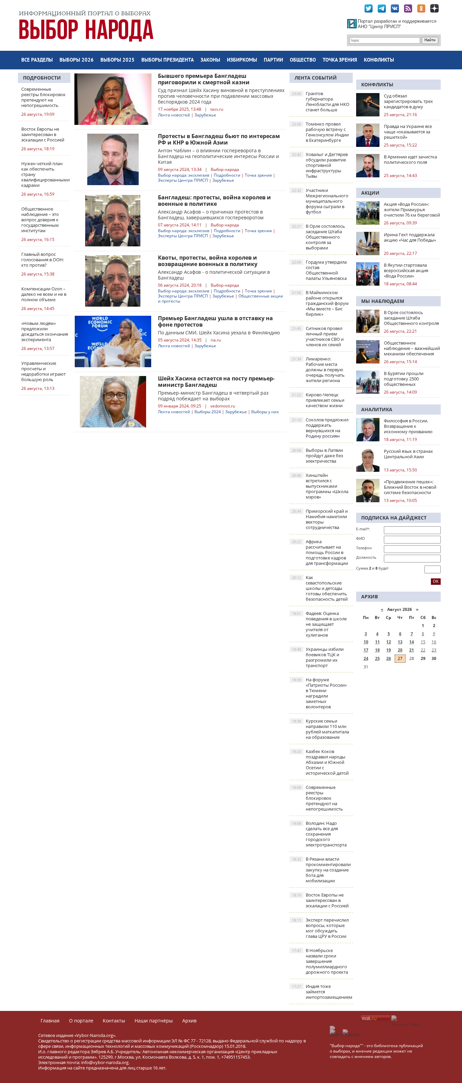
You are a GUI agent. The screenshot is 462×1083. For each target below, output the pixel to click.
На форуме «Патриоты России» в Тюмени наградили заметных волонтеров (319, 693)
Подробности (42, 77)
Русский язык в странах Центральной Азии (408, 453)
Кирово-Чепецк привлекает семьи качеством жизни (318, 400)
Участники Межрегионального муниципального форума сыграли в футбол (320, 201)
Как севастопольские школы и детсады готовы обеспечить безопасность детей (320, 588)
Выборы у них (265, 412)
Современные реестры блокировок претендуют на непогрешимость (317, 798)
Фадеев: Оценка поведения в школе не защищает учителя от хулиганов (319, 624)
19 (388, 650)
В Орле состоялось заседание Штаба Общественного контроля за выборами (318, 237)
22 (423, 650)
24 (366, 658)
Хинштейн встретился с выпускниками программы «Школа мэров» (320, 486)
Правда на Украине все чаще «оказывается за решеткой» (408, 132)
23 (434, 650)
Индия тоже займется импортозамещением (322, 991)
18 (377, 650)
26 (388, 658)
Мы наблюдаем (382, 301)
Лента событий (316, 77)
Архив (189, 1020)
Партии (273, 60)
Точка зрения (340, 60)
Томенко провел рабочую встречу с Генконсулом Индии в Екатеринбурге (320, 132)
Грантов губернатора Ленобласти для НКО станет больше (320, 101)
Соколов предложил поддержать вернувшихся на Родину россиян (320, 428)
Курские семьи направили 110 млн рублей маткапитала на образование (320, 729)
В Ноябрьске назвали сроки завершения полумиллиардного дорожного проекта (320, 961)
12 (388, 642)
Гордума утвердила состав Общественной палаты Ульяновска (319, 270)
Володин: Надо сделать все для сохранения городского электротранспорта (319, 834)
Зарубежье (205, 115)
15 (423, 642)
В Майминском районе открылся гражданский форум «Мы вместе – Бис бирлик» (320, 303)
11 (377, 642)
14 (411, 642)
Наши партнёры (154, 1020)
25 (377, 658)
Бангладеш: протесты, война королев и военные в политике (214, 200)
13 (400, 642)
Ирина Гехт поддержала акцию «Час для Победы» (410, 237)
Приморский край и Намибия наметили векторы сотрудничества (320, 519)
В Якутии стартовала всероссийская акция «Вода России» (406, 270)
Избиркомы (242, 60)
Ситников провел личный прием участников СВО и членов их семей (318, 336)
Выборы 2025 (117, 60)
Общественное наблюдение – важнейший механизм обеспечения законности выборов (412, 348)
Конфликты (379, 60)
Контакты (114, 1020)
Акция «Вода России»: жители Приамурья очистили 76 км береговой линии (412, 209)
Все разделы (37, 60)
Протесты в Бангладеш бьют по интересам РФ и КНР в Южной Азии (219, 139)
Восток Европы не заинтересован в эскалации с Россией (320, 900)
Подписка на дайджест (393, 517)
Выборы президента (167, 60)
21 (411, 650)
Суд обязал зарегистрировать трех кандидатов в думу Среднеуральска (408, 101)
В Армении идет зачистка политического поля (410, 159)
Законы (210, 60)
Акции (370, 193)
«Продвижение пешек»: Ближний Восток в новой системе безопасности (410, 487)
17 (366, 650)
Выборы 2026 (77, 60)
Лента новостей (174, 115)
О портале (81, 1020)
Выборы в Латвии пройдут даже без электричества (317, 455)
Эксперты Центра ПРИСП (183, 180)
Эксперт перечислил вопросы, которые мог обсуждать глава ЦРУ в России (320, 928)
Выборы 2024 (207, 412)
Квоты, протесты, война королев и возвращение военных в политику (207, 261)
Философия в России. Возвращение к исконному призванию (408, 426)
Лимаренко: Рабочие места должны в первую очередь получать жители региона (318, 369)
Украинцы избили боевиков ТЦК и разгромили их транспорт (318, 657)
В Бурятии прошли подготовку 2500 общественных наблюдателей (403, 379)
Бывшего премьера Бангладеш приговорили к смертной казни (204, 79)
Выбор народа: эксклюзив (183, 175)
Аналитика (376, 409)
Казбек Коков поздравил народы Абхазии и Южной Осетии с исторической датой (320, 762)
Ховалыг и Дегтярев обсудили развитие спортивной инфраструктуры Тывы (320, 165)
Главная (50, 1020)
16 (434, 642)
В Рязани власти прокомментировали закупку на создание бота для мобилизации (321, 870)
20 (400, 650)
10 (366, 642)
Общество (303, 60)
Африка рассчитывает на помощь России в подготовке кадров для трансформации (320, 552)
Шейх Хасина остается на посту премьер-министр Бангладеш (216, 382)
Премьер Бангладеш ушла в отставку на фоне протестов (215, 321)
